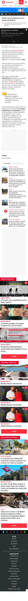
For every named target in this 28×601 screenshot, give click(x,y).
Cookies (14, 586)
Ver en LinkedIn (17, 531)
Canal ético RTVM (14, 576)
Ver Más (14, 356)
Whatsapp (26, 14)
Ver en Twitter (6, 532)
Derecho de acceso (14, 568)
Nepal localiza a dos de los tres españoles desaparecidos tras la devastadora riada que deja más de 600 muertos (5, 191)
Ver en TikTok (14, 532)
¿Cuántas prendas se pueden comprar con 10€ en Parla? (14, 312)
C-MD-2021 (14, 10)
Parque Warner (13, 167)
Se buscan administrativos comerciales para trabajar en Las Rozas (14, 335)
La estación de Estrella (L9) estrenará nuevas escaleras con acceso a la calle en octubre (14, 447)
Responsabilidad (14, 558)
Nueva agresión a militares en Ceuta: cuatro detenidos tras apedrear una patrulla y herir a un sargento (5, 203)
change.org (12, 82)
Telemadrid (14, 541)
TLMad (10, 6)
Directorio (14, 563)
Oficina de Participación (14, 578)
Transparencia (14, 561)
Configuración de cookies (14, 588)
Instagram (10, 14)
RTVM (14, 536)
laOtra (14, 546)
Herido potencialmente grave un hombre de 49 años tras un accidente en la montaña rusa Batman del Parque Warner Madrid (5, 169)
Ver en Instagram (10, 531)
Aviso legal (14, 583)
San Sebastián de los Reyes (17, 210)
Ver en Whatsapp (24, 531)
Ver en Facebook (3, 532)
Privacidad (14, 581)
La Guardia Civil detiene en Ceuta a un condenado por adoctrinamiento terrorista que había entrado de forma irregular (5, 180)
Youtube (22, 14)
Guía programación (14, 548)
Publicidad (14, 566)
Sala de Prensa (14, 556)
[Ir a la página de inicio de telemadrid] (7, 2)
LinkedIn (18, 14)
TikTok (14, 14)
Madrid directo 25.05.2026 (14, 393)
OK (14, 41)
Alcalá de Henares (14, 219)
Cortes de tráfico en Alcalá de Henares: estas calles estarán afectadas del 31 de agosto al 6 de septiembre (5, 222)
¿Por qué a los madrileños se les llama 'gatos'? (14, 289)
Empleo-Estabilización (14, 571)
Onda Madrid (18, 6)
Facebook (2, 14)
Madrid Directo (5, 298)
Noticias (4, 6)
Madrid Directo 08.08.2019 (14, 372)
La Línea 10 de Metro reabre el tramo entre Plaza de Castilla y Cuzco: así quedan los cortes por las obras (14, 473)
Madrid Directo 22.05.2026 (14, 415)
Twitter (6, 14)
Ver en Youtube (21, 531)
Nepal (10, 189)
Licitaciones (14, 573)
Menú (26, 2)
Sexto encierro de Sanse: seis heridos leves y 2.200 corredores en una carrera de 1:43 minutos (5, 212)
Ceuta (10, 178)
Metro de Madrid (18, 50)
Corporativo (14, 554)
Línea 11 (3, 509)
